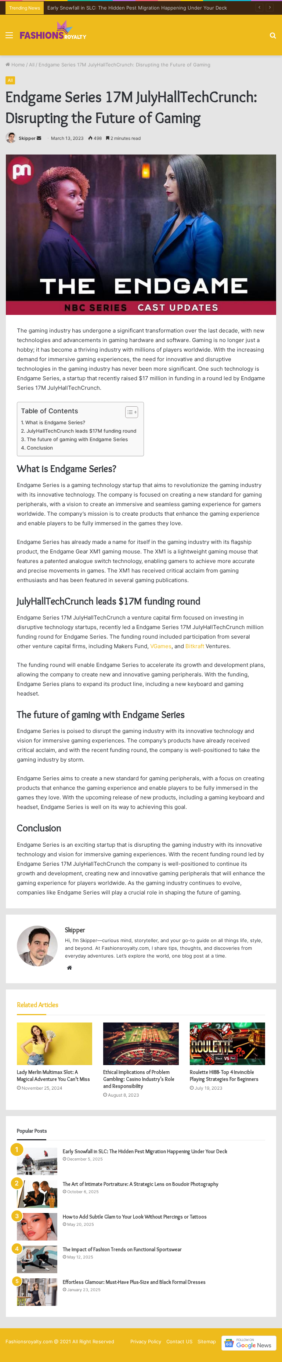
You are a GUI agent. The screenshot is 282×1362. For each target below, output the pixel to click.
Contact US (179, 1341)
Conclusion (40, 448)
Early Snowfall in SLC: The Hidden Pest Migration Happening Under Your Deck (137, 8)
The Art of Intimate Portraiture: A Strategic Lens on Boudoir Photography (140, 1184)
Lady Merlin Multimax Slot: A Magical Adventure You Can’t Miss (53, 1075)
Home (17, 65)
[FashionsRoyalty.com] (53, 35)
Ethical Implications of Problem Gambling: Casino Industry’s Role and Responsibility (138, 1079)
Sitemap (207, 1341)
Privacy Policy (145, 1341)
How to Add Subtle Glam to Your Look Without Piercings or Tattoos (135, 1216)
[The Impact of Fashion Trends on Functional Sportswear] (37, 1259)
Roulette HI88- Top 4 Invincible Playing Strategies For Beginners (224, 1075)
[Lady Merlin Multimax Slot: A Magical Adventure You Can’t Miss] (54, 1044)
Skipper (27, 138)
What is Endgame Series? (55, 422)
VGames (160, 646)
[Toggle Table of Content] (128, 412)
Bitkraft (194, 646)
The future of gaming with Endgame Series (77, 439)
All (32, 65)
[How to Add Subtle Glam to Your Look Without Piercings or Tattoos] (37, 1227)
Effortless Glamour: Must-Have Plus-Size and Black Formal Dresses (134, 1282)
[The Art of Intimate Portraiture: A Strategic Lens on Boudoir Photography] (37, 1194)
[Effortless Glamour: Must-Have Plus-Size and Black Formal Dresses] (37, 1292)
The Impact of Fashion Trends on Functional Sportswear (123, 1249)
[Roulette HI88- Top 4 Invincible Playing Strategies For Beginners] (227, 1044)
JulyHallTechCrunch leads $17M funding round (81, 431)
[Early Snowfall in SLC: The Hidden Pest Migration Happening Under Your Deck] (37, 1161)
